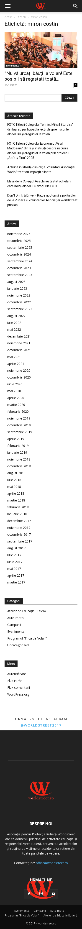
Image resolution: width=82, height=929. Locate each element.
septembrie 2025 (19, 247)
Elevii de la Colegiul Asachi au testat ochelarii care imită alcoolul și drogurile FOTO (39, 183)
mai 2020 (14, 391)
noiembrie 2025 (18, 234)
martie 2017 (16, 582)
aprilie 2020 (15, 398)
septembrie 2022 (19, 309)
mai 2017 (14, 568)
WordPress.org (18, 694)
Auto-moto (15, 618)
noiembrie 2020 (18, 370)
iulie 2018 (14, 480)
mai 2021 (14, 357)
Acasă (8, 17)
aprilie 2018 (15, 493)
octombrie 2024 (19, 254)
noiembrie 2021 (18, 343)
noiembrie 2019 (18, 418)
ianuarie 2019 (17, 452)
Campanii (14, 624)
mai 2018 (14, 486)
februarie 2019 (18, 445)
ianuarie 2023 (17, 288)
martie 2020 (16, 404)
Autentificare (16, 674)
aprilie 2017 (15, 575)
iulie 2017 (14, 555)
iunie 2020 (14, 384)
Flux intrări (15, 680)
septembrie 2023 (19, 275)
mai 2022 (14, 329)
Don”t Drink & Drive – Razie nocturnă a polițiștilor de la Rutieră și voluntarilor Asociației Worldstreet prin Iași (42, 200)
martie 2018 (16, 500)
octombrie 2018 (19, 466)
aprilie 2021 (15, 363)
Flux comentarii (18, 687)
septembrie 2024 (19, 261)
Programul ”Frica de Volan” (27, 638)
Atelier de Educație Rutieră (26, 611)
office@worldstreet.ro (52, 863)
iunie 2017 (14, 562)
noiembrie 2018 (18, 459)
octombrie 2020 (19, 377)
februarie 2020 (18, 411)
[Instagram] (41, 893)
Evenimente (12, 65)
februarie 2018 (18, 507)
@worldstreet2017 (41, 725)
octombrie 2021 (19, 350)
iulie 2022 (14, 322)
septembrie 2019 (19, 432)
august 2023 (16, 281)
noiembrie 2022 (18, 295)
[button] (7, 6)
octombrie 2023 (19, 268)
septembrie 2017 (19, 541)
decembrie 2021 (19, 336)
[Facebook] (28, 893)
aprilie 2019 (15, 439)
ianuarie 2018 (17, 514)
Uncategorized (18, 645)
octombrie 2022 (19, 302)
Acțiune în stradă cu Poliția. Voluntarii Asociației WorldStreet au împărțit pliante (41, 169)
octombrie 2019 (19, 425)
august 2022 (16, 316)
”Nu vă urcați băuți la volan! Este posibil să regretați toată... (38, 76)
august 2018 (16, 473)
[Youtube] (53, 893)
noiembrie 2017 (18, 527)
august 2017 (16, 548)
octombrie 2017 (19, 534)
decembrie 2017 (19, 521)
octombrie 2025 (19, 240)
